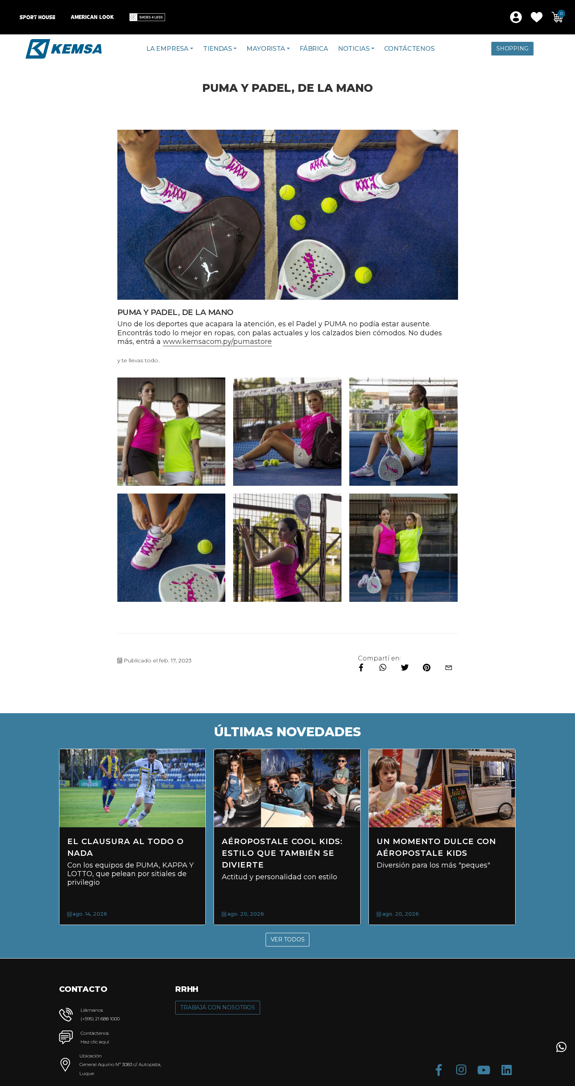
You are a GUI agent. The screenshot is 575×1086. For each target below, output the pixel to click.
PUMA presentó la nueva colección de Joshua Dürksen (351, 853)
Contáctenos (409, 48)
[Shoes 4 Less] (147, 17)
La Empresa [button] (167, 48)
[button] (537, 17)
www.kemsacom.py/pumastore (217, 341)
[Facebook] (438, 1070)
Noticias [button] (354, 48)
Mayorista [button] (265, 48)
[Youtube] (483, 1070)
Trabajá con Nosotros (217, 1007)
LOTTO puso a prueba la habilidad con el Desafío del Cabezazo (506, 853)
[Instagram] (461, 1070)
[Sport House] (37, 17)
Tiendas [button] (217, 48)
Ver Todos (288, 939)
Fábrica (314, 48)
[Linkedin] (506, 1070)
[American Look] (92, 17)
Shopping (512, 48)
